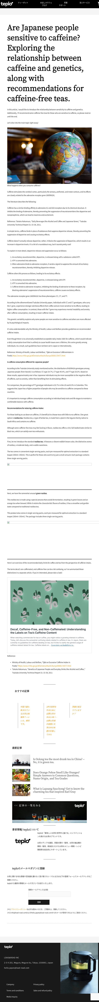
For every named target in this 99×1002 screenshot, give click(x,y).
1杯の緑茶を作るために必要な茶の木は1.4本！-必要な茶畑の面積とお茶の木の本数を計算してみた (51, 720)
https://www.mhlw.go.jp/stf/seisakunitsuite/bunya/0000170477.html (38, 355)
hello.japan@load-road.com (16, 968)
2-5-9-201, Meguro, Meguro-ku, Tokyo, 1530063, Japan (28, 963)
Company (10, 984)
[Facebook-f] (15, 977)
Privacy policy (38, 984)
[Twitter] (24, 977)
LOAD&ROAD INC (11, 957)
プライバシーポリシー (19, 909)
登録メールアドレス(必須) (38, 890)
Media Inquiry (12, 997)
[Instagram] (6, 977)
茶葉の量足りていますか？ (76, 710)
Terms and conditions (15, 990)
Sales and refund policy (42, 990)
